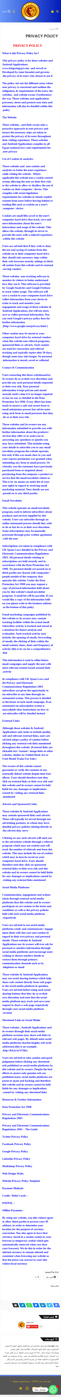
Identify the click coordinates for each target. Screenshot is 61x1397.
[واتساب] (28, 1305)
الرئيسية (52, 29)
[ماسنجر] (35, 1305)
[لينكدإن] (42, 1305)
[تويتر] (49, 1305)
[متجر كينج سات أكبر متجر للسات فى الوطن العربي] (30, 11)
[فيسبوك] (55, 1305)
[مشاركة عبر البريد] (15, 1305)
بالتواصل (24, 1363)
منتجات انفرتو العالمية (46, 1356)
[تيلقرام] (21, 1305)
